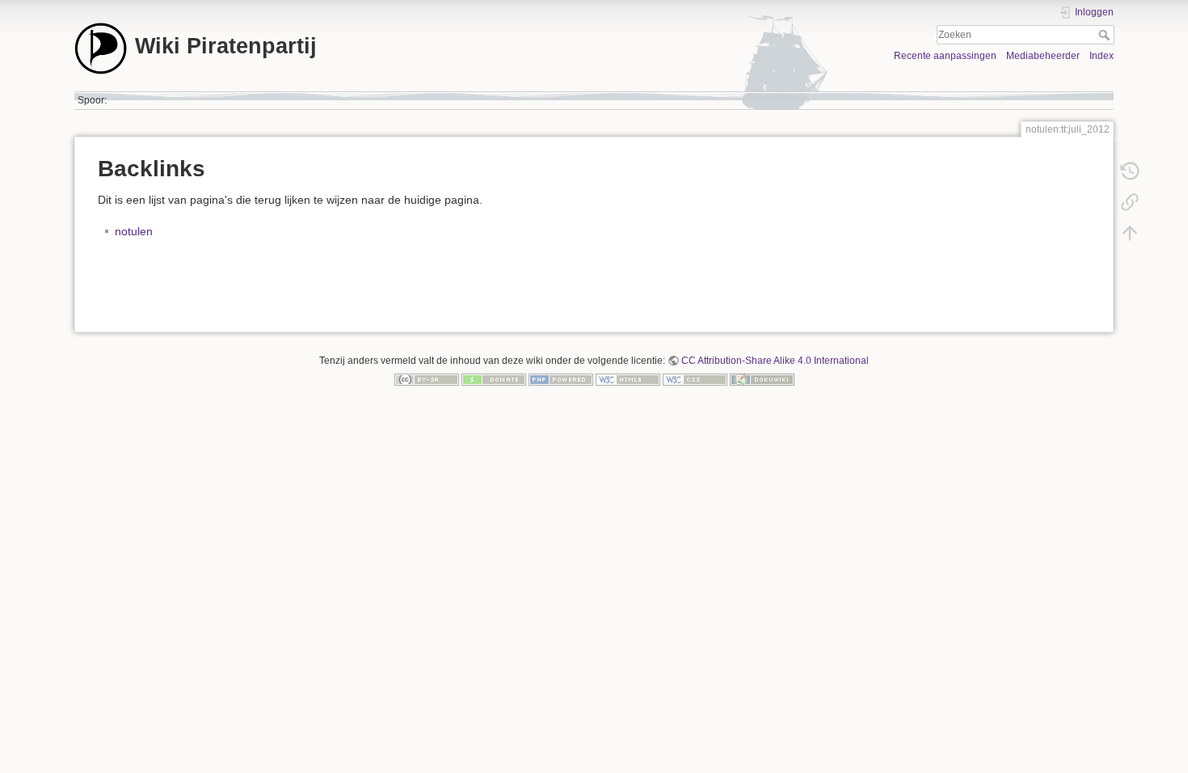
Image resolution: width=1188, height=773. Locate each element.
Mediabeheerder (1043, 55)
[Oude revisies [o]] (1129, 171)
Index (1101, 55)
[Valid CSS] (695, 379)
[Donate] (493, 379)
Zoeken (1106, 34)
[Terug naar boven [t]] (1129, 233)
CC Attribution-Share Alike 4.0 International (775, 360)
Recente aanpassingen (945, 55)
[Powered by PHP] (561, 379)
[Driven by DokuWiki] (762, 379)
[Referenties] (1129, 202)
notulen (134, 231)
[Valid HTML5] (628, 379)
